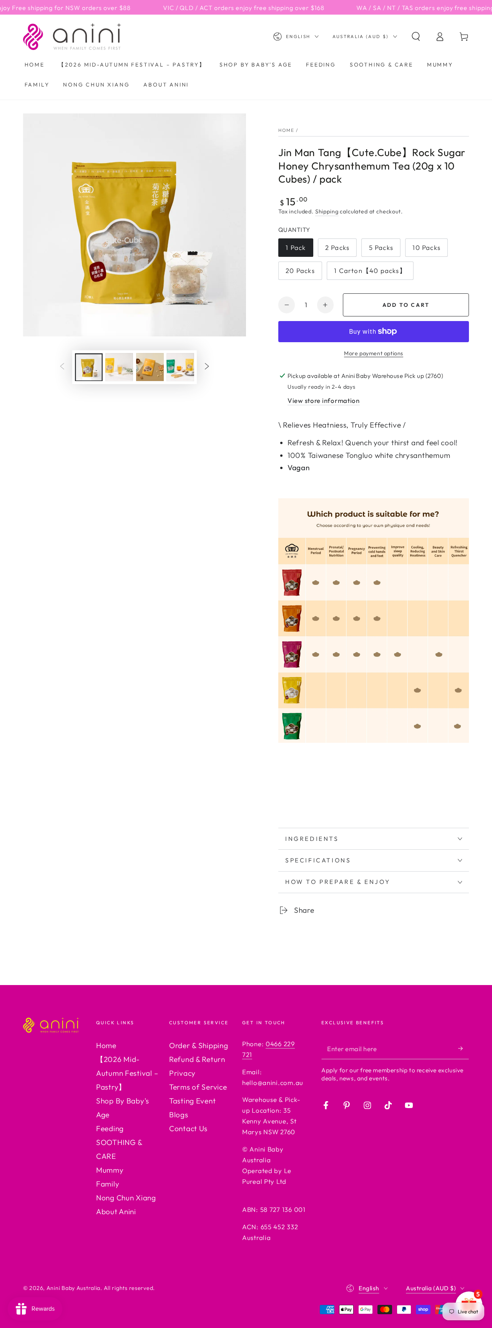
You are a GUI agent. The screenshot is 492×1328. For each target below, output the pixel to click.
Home (286, 130)
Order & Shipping (198, 1045)
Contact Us (188, 1128)
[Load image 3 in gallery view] (150, 367)
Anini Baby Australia (73, 1288)
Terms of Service (198, 1087)
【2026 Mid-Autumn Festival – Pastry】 (127, 1073)
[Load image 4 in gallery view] (180, 367)
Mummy (110, 1170)
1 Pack (296, 247)
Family (107, 1183)
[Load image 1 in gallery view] (89, 367)
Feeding (110, 1128)
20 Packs (300, 270)
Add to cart (406, 304)
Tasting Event (192, 1100)
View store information (324, 400)
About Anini (116, 1211)
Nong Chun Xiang (126, 1197)
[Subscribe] (463, 1048)
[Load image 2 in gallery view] (119, 367)
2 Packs (337, 247)
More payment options (373, 353)
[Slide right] (207, 367)
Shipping (327, 211)
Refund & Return (197, 1059)
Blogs (178, 1114)
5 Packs (381, 247)
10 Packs (426, 247)
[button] (416, 37)
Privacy (182, 1073)
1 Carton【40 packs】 (370, 270)
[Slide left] (62, 367)
